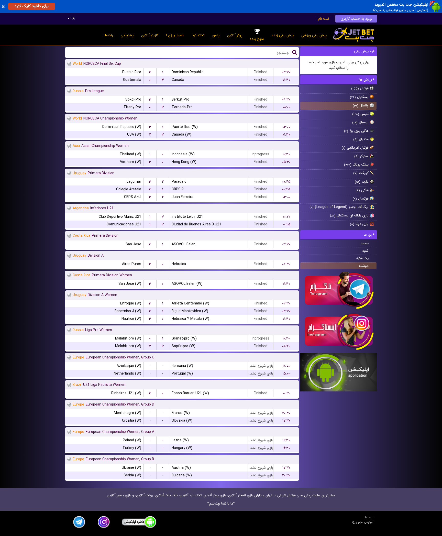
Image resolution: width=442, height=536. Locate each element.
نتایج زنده (257, 39)
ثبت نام (323, 18)
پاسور (215, 35)
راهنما (109, 35)
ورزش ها (366, 79)
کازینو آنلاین (149, 35)
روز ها (368, 234)
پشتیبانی (127, 35)
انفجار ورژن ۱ (175, 35)
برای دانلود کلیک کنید (32, 6)
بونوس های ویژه (362, 522)
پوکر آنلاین (234, 35)
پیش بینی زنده (283, 35)
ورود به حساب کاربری (356, 18)
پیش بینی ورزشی (314, 35)
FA (72, 18)
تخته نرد (198, 35)
